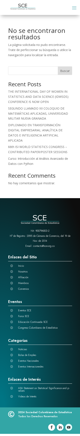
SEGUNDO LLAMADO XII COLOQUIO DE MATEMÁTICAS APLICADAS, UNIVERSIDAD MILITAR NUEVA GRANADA (38, 113)
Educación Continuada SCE (33, 322)
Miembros (23, 283)
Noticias (22, 349)
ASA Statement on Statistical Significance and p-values (44, 389)
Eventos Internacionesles (30, 367)
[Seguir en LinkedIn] (60, 427)
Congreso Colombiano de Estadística (38, 328)
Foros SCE (23, 316)
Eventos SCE (24, 310)
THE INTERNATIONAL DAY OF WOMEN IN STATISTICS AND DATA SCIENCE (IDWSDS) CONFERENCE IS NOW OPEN (38, 96)
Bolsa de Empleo (27, 355)
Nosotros (23, 272)
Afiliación (23, 277)
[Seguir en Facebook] (51, 427)
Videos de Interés (27, 396)
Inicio (21, 266)
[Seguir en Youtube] (68, 427)
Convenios (23, 289)
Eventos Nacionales (28, 361)
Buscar (65, 71)
